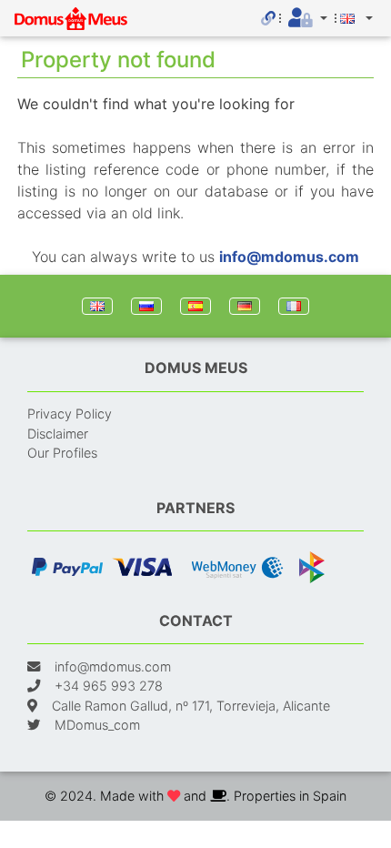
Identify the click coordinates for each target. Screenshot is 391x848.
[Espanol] (195, 306)
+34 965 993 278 (109, 685)
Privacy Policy (69, 413)
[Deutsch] (244, 306)
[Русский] (146, 306)
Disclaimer (57, 433)
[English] (97, 306)
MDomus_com (97, 724)
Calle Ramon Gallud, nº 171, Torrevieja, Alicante (191, 705)
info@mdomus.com (289, 256)
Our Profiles (62, 452)
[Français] (293, 306)
